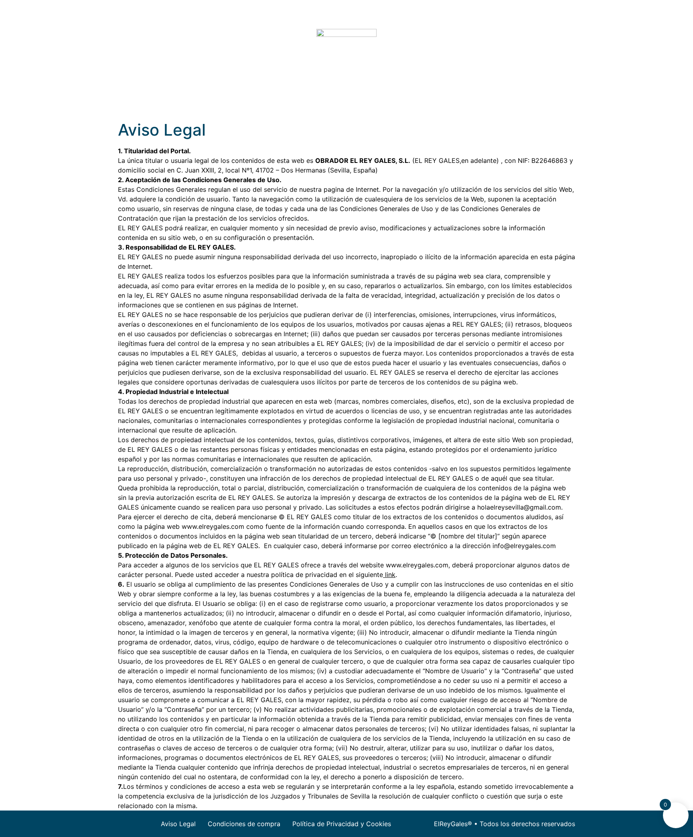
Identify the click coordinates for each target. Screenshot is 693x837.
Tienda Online (288, 98)
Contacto (461, 98)
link (389, 575)
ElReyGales (234, 98)
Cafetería (339, 98)
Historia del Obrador (400, 98)
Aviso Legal (178, 824)
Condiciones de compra (244, 824)
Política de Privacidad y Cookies (341, 824)
